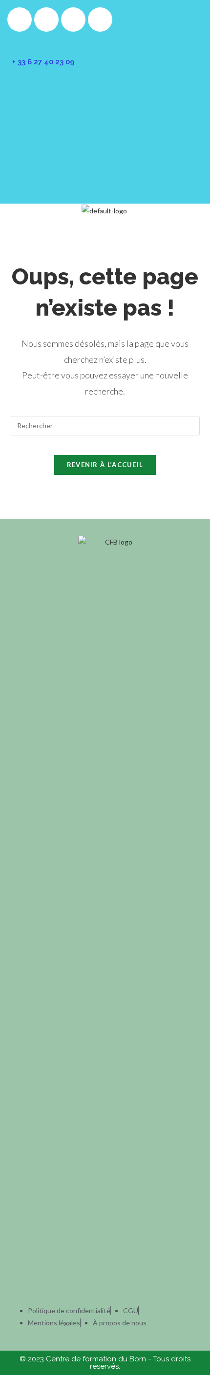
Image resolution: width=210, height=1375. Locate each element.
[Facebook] (19, 19)
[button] (105, 226)
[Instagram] (46, 19)
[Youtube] (73, 19)
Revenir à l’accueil (105, 465)
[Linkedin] (100, 19)
